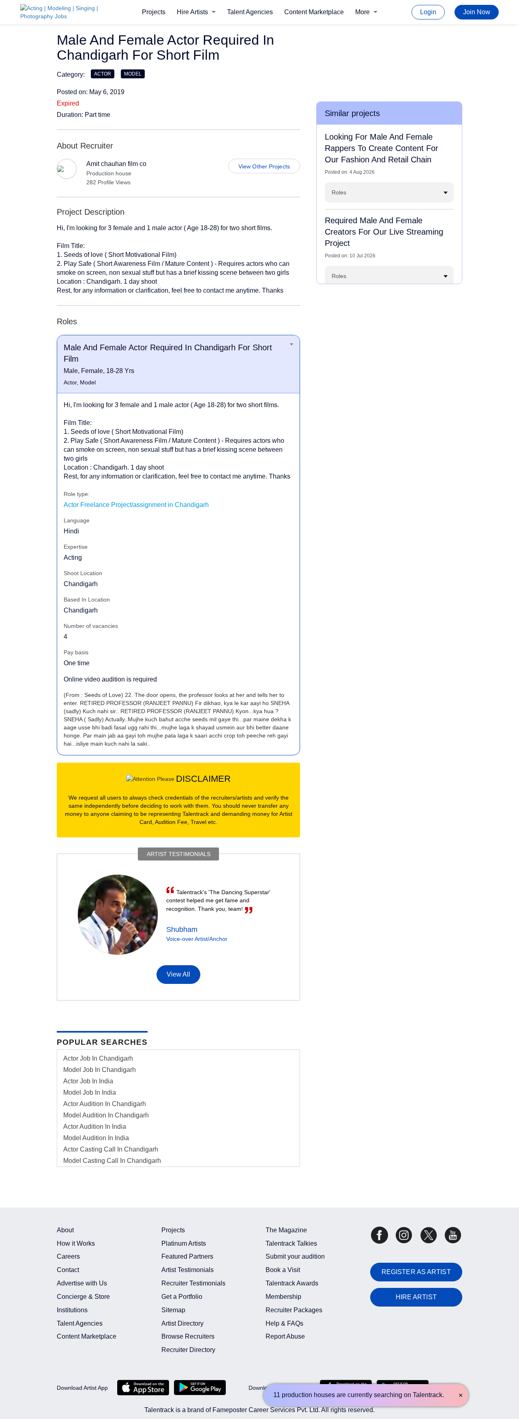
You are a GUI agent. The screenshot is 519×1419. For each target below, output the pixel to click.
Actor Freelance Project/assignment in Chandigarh (136, 504)
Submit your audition (295, 1256)
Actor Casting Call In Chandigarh (110, 1149)
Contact (68, 1269)
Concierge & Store (83, 1296)
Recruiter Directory (188, 1349)
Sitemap (173, 1310)
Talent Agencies (250, 12)
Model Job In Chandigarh (99, 1069)
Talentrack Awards (292, 1283)
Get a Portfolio (181, 1296)
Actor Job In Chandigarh (98, 1058)
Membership (283, 1296)
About (65, 1230)
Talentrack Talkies (291, 1243)
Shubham (181, 929)
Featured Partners (187, 1256)
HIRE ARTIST (416, 1297)
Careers (68, 1256)
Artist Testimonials (187, 1269)
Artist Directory (182, 1323)
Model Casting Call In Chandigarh (112, 1160)
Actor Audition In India (94, 1126)
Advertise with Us (82, 1283)
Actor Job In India (88, 1081)
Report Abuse (285, 1336)
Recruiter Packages (294, 1310)
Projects (153, 12)
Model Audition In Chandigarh (106, 1115)
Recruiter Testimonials (193, 1283)
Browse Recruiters (187, 1336)
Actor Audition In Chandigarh (104, 1103)
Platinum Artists (183, 1243)
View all (179, 974)
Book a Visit (283, 1269)
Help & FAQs (284, 1323)
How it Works (76, 1243)
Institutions (72, 1310)
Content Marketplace (314, 12)
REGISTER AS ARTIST (416, 1271)
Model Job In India (89, 1092)
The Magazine (286, 1230)
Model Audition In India (96, 1137)
